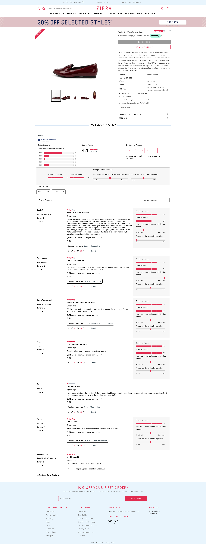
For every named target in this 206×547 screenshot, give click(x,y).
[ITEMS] (168, 8)
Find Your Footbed (85, 518)
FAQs (48, 525)
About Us (82, 512)
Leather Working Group (87, 525)
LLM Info (81, 536)
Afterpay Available (133, 2)
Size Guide (82, 515)
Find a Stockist (52, 515)
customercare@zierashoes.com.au (124, 512)
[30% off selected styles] (103, 22)
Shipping (49, 518)
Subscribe (136, 499)
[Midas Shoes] (104, 8)
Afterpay (49, 536)
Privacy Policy (83, 529)
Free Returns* (104, 2)
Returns (49, 522)
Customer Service (56, 507)
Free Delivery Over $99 (75, 2)
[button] (66, 96)
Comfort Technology (86, 522)
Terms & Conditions (86, 532)
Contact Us (50, 512)
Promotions (51, 532)
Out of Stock (144, 42)
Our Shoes (84, 507)
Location (154, 507)
